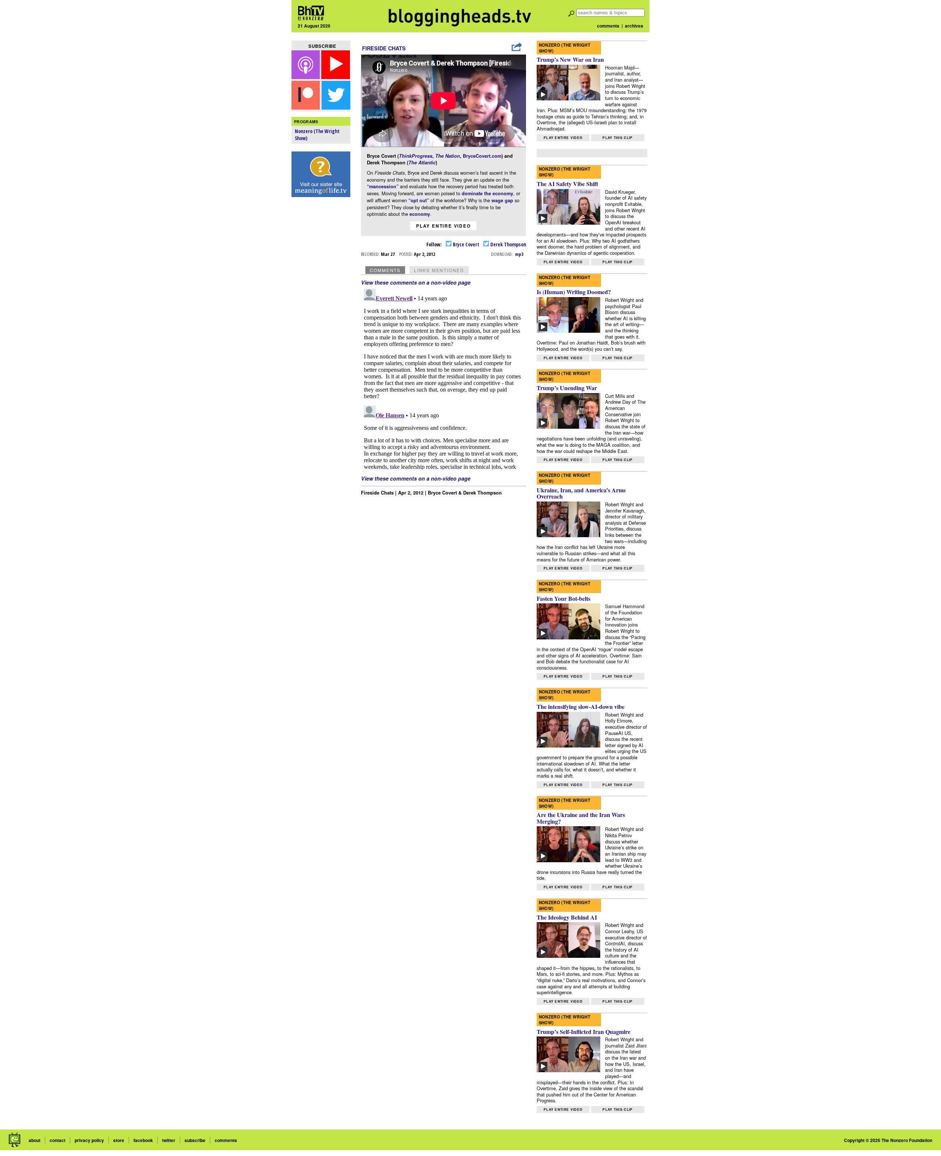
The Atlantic (422, 162)
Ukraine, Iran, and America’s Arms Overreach (581, 493)
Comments (385, 270)
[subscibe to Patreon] (305, 107)
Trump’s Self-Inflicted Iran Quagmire (583, 1031)
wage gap (502, 200)
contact (57, 1140)
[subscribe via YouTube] (335, 76)
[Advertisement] (320, 316)
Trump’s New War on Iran (570, 59)
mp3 (519, 254)
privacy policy (89, 1140)
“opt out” (418, 200)
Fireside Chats (384, 48)
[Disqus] (443, 378)
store (118, 1140)
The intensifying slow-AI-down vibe (581, 706)
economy (419, 214)
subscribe (195, 1140)
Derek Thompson (507, 244)
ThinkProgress (415, 156)
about (34, 1140)
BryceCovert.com (482, 156)
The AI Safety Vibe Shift (567, 183)
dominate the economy (487, 193)
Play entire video (443, 225)
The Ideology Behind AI (567, 917)
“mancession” (382, 186)
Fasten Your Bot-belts (563, 598)
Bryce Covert (465, 244)
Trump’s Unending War (567, 387)
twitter (168, 1140)
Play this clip (617, 137)
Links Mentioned (439, 270)
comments (608, 25)
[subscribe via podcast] (306, 76)
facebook (143, 1140)
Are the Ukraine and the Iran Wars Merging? (581, 817)
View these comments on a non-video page (415, 282)
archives (634, 25)
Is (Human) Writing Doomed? (574, 292)
